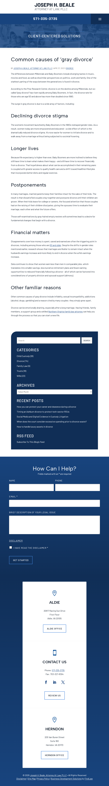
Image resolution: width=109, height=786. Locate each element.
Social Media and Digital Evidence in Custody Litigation (42, 416)
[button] (100, 19)
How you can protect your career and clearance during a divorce (46, 406)
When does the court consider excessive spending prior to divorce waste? (52, 421)
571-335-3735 (45, 19)
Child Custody (23, 356)
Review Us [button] (54, 695)
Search (86, 340)
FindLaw (89, 778)
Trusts (20, 371)
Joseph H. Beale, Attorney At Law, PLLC (32, 68)
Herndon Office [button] (54, 755)
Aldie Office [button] (54, 628)
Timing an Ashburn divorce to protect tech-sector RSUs (43, 411)
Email (13, 496)
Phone (59, 480)
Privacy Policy (43, 778)
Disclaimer (16, 540)
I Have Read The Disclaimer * (30, 548)
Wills (19, 375)
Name (12, 480)
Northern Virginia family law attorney (65, 311)
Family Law (22, 366)
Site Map (32, 778)
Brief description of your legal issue (32, 512)
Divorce (70, 68)
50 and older (55, 245)
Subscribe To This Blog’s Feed (30, 442)
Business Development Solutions (66, 778)
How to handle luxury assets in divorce (35, 426)
